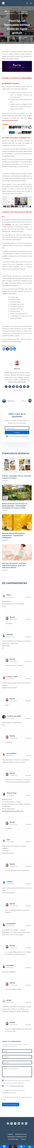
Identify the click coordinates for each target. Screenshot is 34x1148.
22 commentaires (22, 13)
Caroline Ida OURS (14, 716)
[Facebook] (3, 348)
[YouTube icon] (28, 386)
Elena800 (10, 965)
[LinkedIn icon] (9, 386)
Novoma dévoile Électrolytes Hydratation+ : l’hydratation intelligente (13, 536)
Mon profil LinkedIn (20, 382)
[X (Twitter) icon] (17, 386)
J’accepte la (18, 436)
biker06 (10, 634)
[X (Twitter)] (11, 1123)
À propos (10, 1134)
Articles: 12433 (17, 390)
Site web (5, 1062)
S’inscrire (17, 432)
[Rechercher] (27, 3)
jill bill (9, 1000)
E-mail (5, 1057)
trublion (10, 881)
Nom (5, 1051)
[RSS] (26, 1123)
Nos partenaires (13, 1139)
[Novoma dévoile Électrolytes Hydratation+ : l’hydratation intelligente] (17, 522)
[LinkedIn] (19, 1123)
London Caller (12, 676)
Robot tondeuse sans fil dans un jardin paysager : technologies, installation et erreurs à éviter (14, 506)
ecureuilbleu (12, 753)
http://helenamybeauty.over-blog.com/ (12, 811)
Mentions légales (21, 1134)
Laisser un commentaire (10, 1104)
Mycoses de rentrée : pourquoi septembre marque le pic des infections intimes (14, 565)
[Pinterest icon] (24, 386)
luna (8, 840)
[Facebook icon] (6, 386)
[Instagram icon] (20, 386)
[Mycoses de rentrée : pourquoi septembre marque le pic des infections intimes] (17, 552)
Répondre (28, 597)
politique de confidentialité (21, 436)
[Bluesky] (11, 348)
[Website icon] (13, 386)
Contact (23, 1139)
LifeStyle (12, 13)
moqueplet (11, 923)
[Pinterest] (22, 1123)
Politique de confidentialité (17, 1137)
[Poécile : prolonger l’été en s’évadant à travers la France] (17, 465)
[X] (7, 348)
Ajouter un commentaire (10, 1069)
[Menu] (31, 3)
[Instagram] (15, 1123)
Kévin (9, 595)
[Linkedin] (14, 348)
